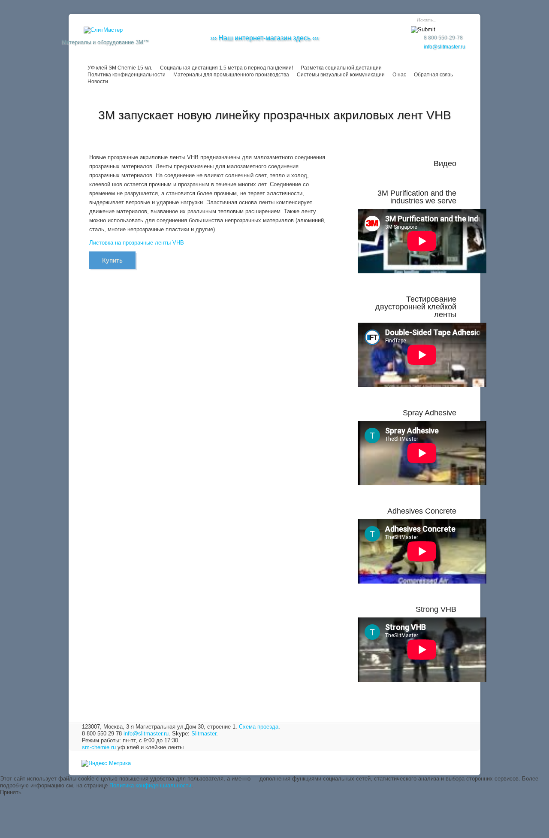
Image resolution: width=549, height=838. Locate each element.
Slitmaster (203, 733)
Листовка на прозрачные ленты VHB (136, 242)
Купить (112, 260)
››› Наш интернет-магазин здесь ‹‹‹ (264, 38)
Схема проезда (258, 726)
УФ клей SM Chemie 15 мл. (119, 68)
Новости (97, 82)
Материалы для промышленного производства (231, 75)
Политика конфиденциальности (126, 75)
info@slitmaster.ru (444, 47)
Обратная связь (433, 75)
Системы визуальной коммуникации (341, 75)
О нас (399, 75)
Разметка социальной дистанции (341, 68)
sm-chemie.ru (99, 747)
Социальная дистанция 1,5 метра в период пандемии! (226, 68)
